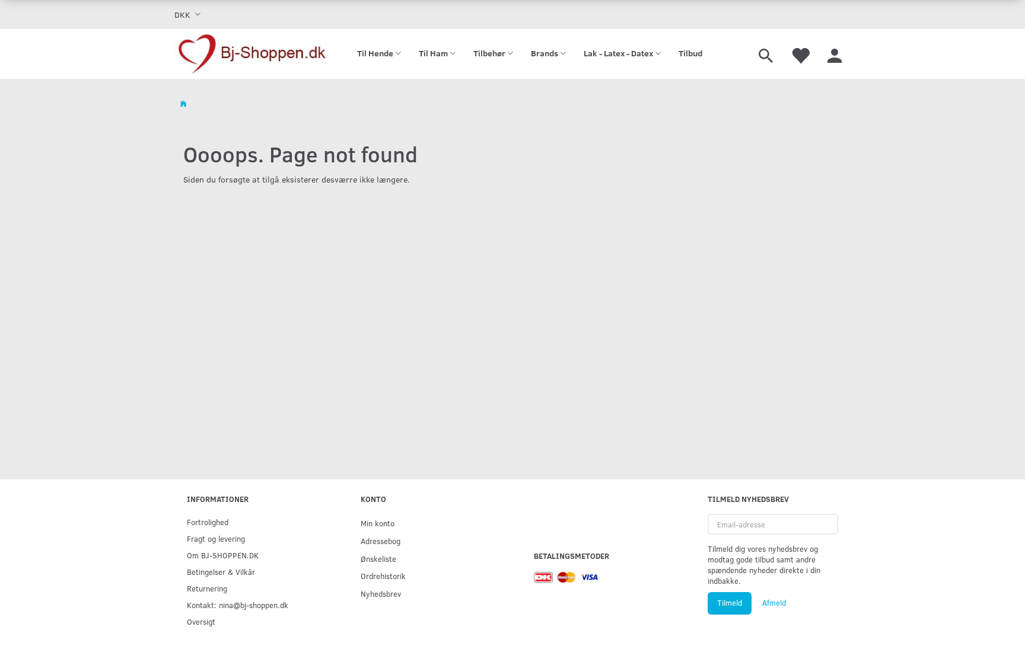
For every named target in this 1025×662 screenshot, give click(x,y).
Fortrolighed (207, 522)
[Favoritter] (800, 54)
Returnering (207, 588)
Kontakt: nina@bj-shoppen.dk (237, 605)
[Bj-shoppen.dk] (252, 54)
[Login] (835, 54)
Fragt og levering (216, 538)
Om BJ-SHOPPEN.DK (223, 555)
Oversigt (201, 621)
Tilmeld (729, 602)
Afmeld (774, 602)
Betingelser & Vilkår (221, 572)
